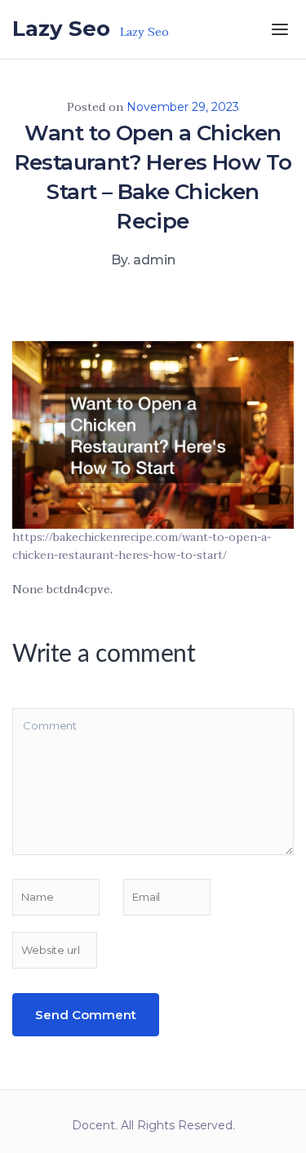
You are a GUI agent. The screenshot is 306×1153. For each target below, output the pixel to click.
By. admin (143, 260)
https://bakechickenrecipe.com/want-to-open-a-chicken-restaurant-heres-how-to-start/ (141, 546)
